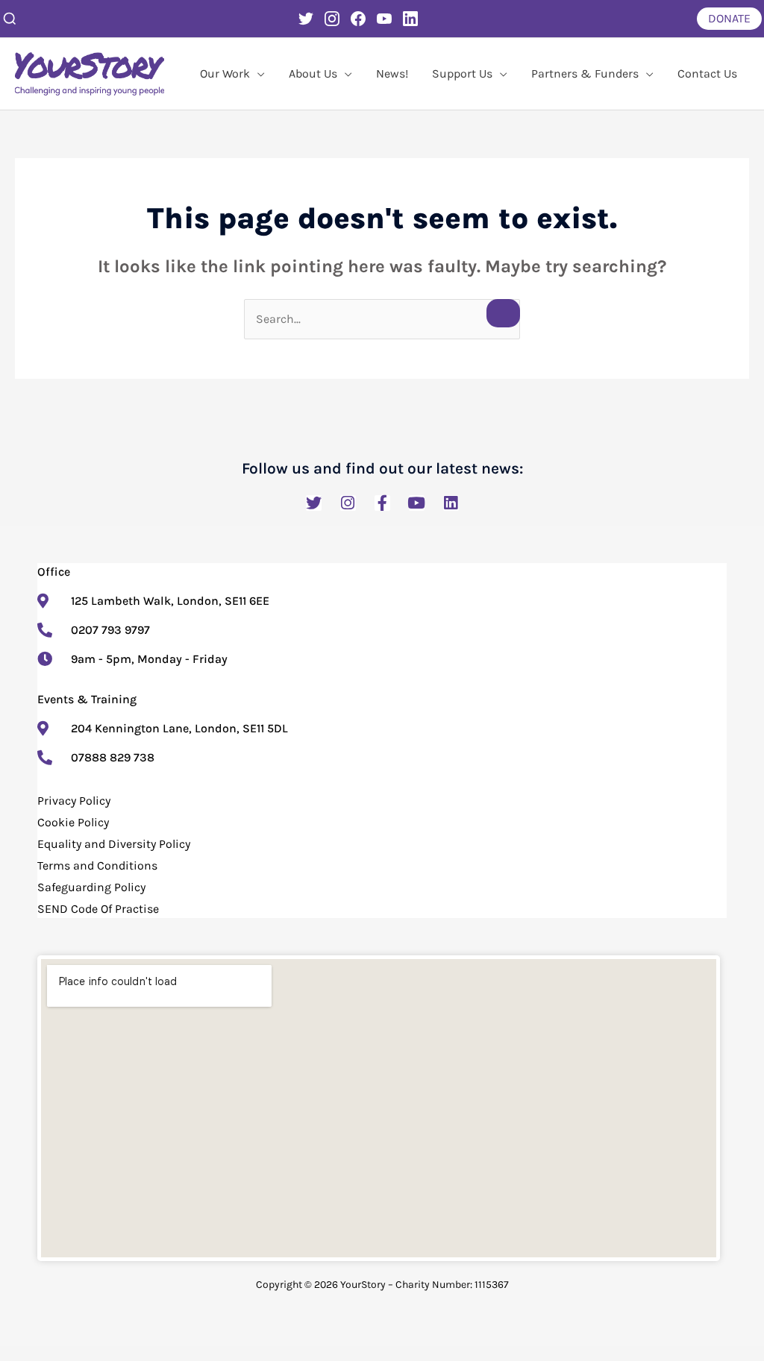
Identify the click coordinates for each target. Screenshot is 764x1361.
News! (392, 73)
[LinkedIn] (410, 18)
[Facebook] (358, 18)
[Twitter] (305, 18)
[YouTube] (384, 18)
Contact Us (707, 73)
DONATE (729, 18)
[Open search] (9, 18)
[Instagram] (332, 18)
